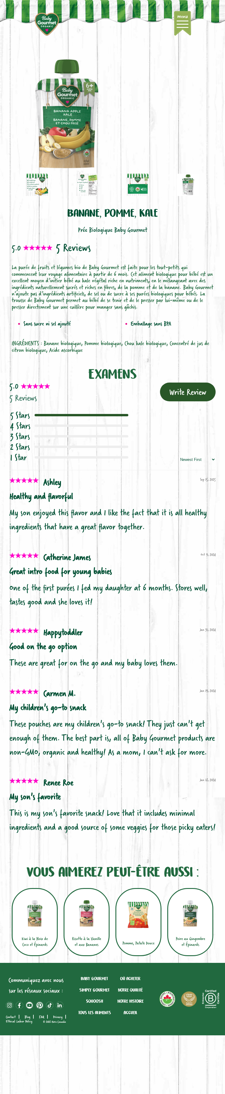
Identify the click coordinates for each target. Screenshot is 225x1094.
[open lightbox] (112, 114)
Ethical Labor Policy (19, 1021)
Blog (27, 1017)
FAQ (41, 1017)
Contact (11, 1017)
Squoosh (94, 1001)
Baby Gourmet (94, 978)
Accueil (130, 1012)
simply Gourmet (94, 990)
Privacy (57, 1017)
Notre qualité (130, 990)
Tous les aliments (94, 1012)
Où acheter (130, 978)
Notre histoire (130, 1001)
